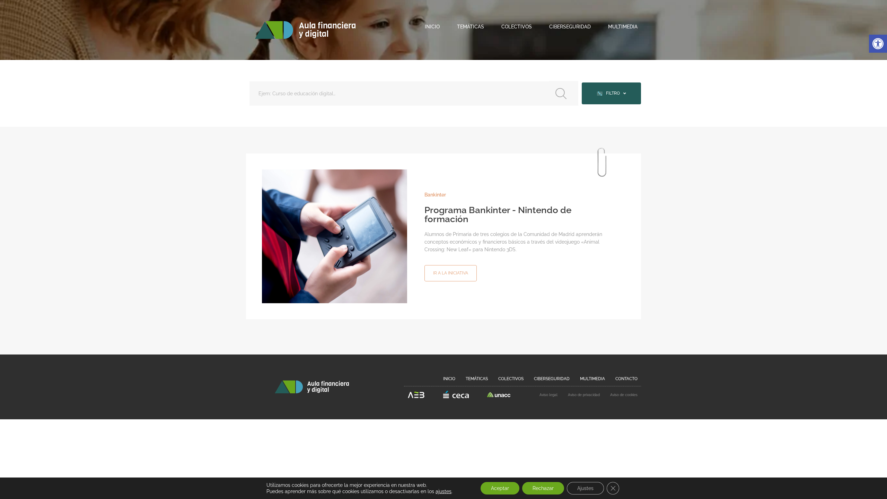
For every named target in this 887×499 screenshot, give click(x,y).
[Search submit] (563, 93)
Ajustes (585, 488)
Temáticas (470, 26)
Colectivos (516, 26)
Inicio (432, 26)
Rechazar (543, 488)
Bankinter (435, 195)
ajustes (443, 491)
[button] (878, 44)
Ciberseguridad (570, 26)
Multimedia (623, 26)
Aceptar (500, 488)
